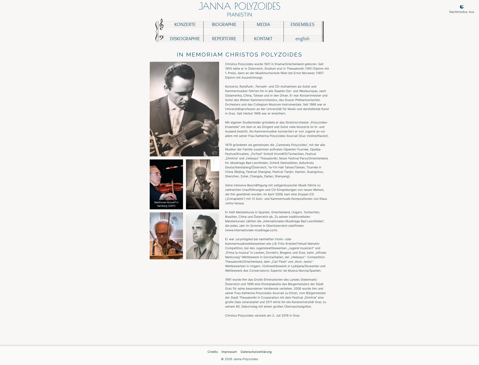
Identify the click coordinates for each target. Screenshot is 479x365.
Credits (213, 352)
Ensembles (302, 24)
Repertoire (224, 39)
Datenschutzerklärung (256, 352)
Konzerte (185, 24)
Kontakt (263, 39)
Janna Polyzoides (239, 6)
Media (263, 24)
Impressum (229, 352)
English (302, 39)
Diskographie (185, 39)
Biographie (224, 24)
